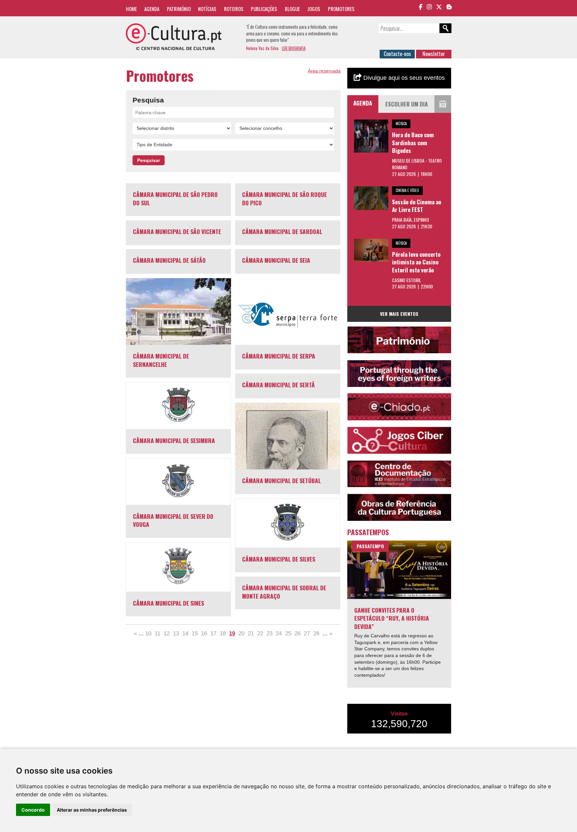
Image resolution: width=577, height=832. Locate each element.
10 (148, 633)
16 (204, 633)
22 (260, 633)
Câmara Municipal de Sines (168, 603)
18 (223, 633)
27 (307, 633)
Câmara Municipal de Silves (278, 559)
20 (241, 633)
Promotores (341, 8)
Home (131, 8)
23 (269, 633)
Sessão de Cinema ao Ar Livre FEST (416, 206)
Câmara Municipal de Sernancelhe (161, 360)
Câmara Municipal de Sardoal (282, 231)
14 (185, 633)
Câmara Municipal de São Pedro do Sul (175, 198)
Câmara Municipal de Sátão (169, 260)
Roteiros (233, 8)
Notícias (207, 8)
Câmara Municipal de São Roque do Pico (284, 198)
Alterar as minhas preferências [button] (92, 810)
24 (279, 633)
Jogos (313, 8)
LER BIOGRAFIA (294, 48)
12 (167, 633)
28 (316, 633)
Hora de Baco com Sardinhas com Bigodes (413, 143)
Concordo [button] (33, 810)
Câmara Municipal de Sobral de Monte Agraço (284, 591)
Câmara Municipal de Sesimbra (174, 440)
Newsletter (433, 54)
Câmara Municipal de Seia (276, 260)
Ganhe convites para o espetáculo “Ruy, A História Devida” (391, 618)
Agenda (151, 8)
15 (195, 633)
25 (288, 633)
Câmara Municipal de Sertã (278, 384)
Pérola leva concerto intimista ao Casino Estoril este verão (416, 262)
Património (179, 8)
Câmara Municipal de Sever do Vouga (173, 520)
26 (298, 633)
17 (213, 633)
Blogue (292, 8)
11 (157, 633)
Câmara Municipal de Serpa (278, 356)
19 (232, 633)
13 (176, 633)
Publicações (264, 8)
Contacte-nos (397, 54)
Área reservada (324, 70)
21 (251, 633)
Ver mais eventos (399, 313)
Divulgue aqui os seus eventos (403, 77)
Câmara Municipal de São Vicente (177, 231)
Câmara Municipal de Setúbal (281, 480)
